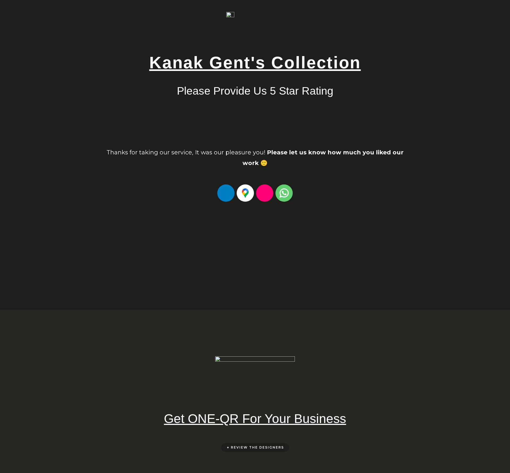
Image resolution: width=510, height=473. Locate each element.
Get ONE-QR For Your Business (255, 419)
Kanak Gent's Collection (255, 62)
